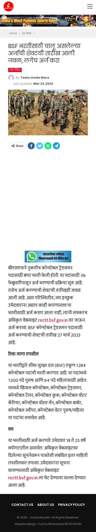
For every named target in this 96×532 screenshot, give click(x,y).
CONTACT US (22, 504)
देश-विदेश (15, 70)
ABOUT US (45, 504)
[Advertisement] (48, 203)
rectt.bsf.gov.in (53, 320)
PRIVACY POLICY (71, 504)
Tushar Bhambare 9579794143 (60, 524)
